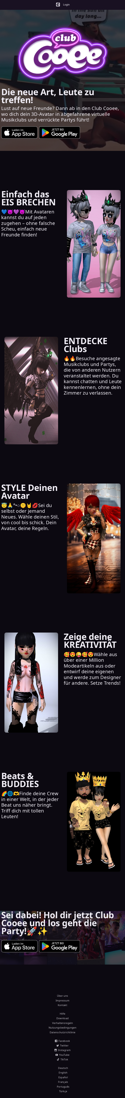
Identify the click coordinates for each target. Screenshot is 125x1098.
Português (63, 1086)
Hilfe (62, 1013)
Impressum (62, 1000)
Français (63, 1082)
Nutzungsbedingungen (62, 1027)
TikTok (64, 1059)
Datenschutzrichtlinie (62, 1032)
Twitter (64, 1045)
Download (62, 1018)
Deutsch (63, 1068)
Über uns (62, 995)
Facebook (64, 1041)
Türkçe (63, 1091)
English (63, 1072)
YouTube (64, 1055)
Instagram (64, 1050)
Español (63, 1077)
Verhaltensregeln (62, 1023)
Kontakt (62, 1005)
